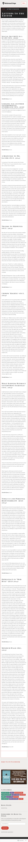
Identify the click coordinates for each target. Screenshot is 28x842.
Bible (11, 792)
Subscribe (5, 828)
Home (3, 9)
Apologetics (5, 792)
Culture (23, 794)
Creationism (15, 794)
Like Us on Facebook (10, 762)
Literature (5, 798)
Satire (21, 798)
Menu (23, 3)
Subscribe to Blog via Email (11, 815)
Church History (6, 794)
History (16, 796)
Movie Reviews (13, 798)
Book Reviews (18, 792)
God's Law (9, 796)
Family (3, 796)
